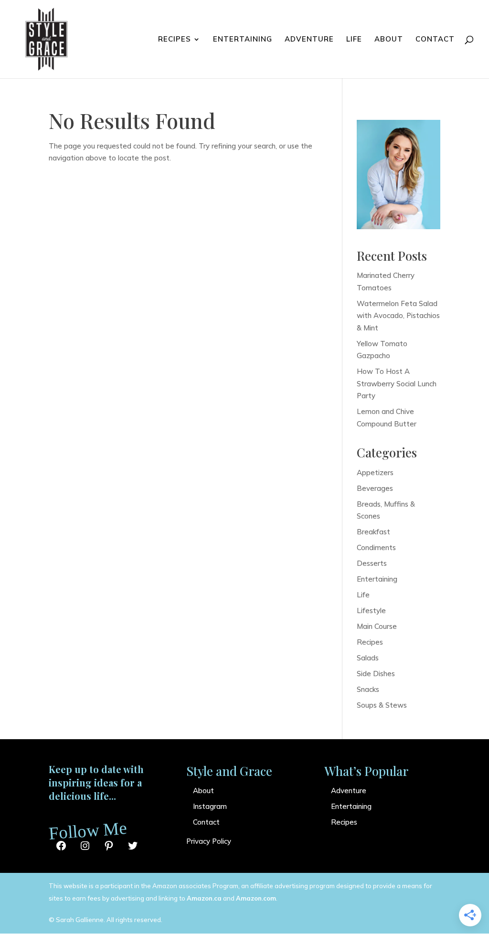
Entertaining (242, 39)
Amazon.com (256, 898)
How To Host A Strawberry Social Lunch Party (396, 383)
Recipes (174, 39)
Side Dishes (376, 673)
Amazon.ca (204, 898)
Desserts (372, 563)
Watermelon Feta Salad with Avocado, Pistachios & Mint (398, 315)
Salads (368, 657)
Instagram (210, 806)
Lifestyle (371, 610)
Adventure (309, 39)
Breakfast (373, 531)
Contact (435, 39)
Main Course (377, 626)
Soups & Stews (382, 705)
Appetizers (375, 472)
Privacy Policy (208, 841)
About (388, 39)
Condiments (376, 547)
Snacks (368, 689)
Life (354, 39)
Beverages (375, 488)
